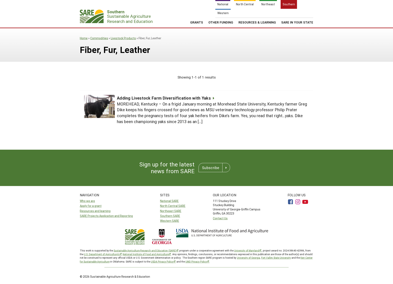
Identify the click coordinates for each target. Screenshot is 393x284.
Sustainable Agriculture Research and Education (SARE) (145, 250)
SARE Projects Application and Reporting (106, 216)
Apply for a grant (91, 206)
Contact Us (220, 218)
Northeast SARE (170, 211)
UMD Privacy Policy (196, 261)
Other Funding (220, 22)
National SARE (169, 201)
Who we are (87, 201)
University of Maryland (246, 250)
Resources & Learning (257, 22)
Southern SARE (170, 216)
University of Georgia (248, 257)
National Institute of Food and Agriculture (146, 254)
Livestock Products (123, 38)
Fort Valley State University (276, 257)
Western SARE (169, 221)
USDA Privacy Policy (162, 261)
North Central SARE (172, 206)
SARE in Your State (297, 22)
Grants (196, 22)
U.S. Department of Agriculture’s (102, 254)
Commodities (99, 38)
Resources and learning (95, 211)
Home (84, 38)
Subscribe (210, 167)
